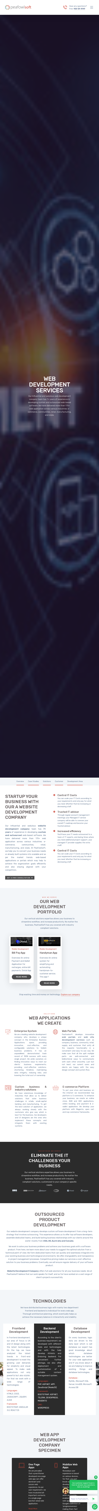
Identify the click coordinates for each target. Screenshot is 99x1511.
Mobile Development (20, 949)
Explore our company (70, 994)
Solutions (47, 781)
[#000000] (21, 941)
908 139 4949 (79, 9)
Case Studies (33, 781)
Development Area (75, 781)
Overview (20, 781)
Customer (59, 781)
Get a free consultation (18, 878)
